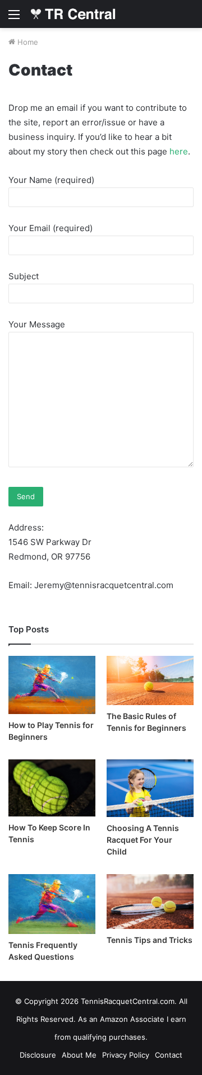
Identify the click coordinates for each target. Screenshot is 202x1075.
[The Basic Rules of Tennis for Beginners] (150, 680)
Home (26, 41)
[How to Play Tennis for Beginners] (51, 684)
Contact (168, 1054)
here (178, 151)
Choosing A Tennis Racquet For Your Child (143, 839)
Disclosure (38, 1054)
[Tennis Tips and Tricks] (150, 901)
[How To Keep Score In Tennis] (51, 788)
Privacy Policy (125, 1054)
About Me (79, 1054)
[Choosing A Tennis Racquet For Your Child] (150, 788)
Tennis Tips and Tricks (149, 940)
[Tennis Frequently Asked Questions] (51, 904)
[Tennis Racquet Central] (73, 14)
